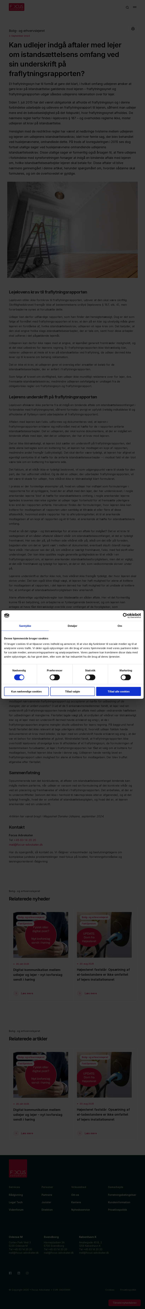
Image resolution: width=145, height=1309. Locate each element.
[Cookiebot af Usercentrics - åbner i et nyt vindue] (125, 615)
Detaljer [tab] (72, 625)
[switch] (55, 677)
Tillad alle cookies (119, 691)
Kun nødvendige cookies (26, 691)
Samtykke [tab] (25, 625)
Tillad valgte (72, 691)
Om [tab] (120, 625)
